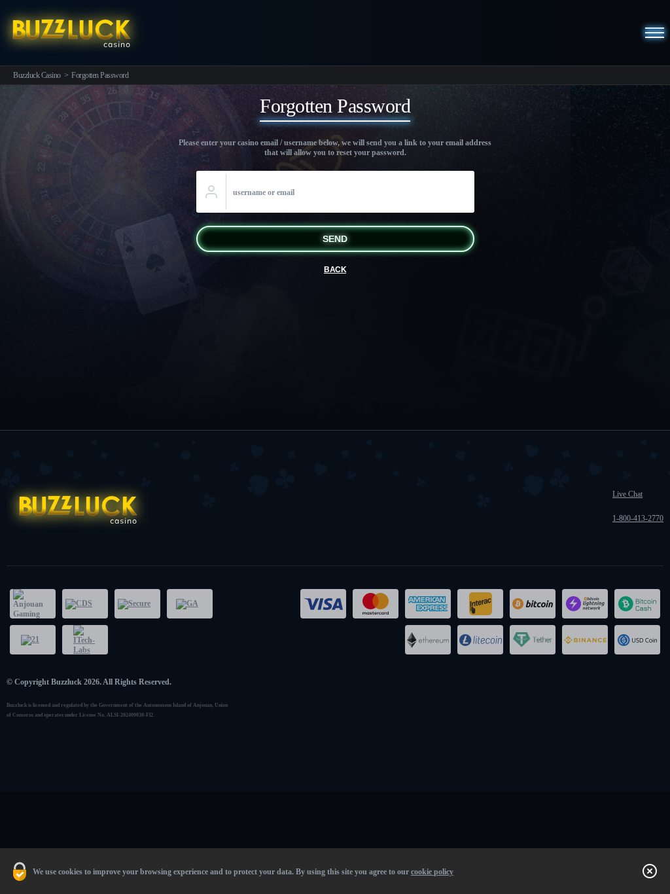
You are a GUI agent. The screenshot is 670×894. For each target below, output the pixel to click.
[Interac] (480, 603)
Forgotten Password (99, 75)
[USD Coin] (637, 639)
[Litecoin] (480, 639)
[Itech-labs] (85, 639)
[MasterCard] (375, 603)
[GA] (190, 603)
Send (335, 239)
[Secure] (137, 603)
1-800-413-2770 (637, 518)
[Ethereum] (428, 639)
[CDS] (85, 603)
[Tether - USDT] (532, 639)
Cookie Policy (432, 871)
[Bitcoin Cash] (637, 603)
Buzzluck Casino (37, 75)
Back (335, 269)
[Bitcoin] (532, 603)
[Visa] (323, 603)
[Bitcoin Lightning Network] (585, 603)
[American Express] (428, 603)
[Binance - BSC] (585, 639)
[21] (33, 639)
